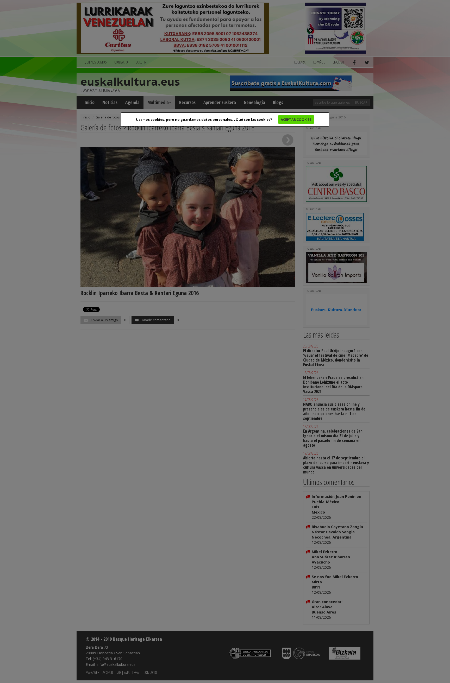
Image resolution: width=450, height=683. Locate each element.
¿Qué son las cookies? (253, 119)
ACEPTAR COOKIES (296, 119)
